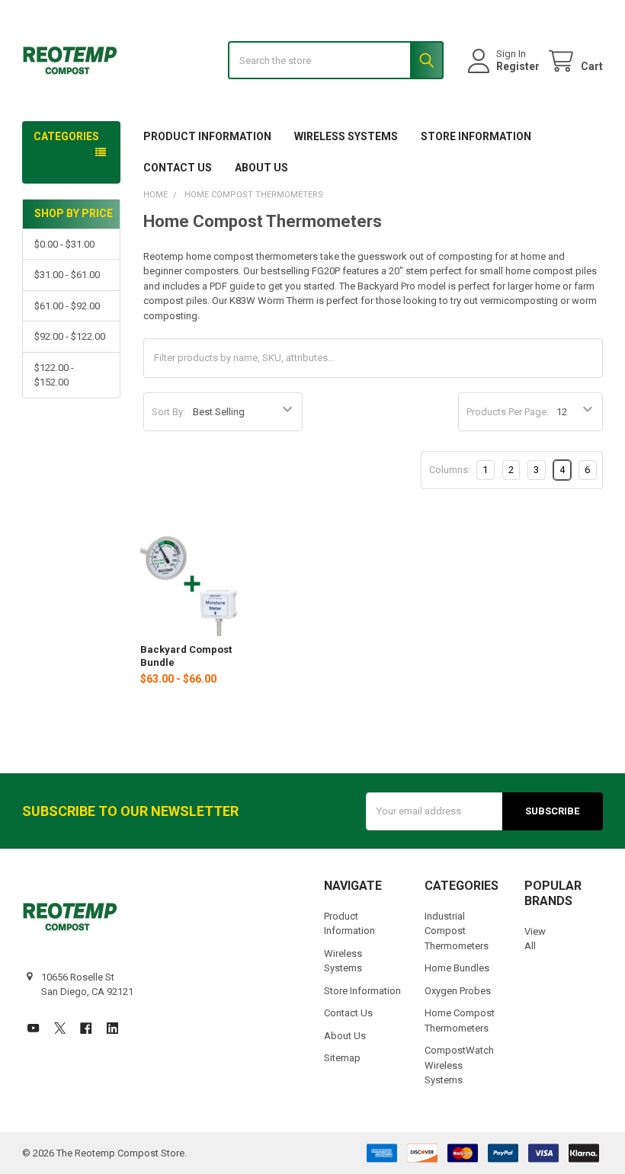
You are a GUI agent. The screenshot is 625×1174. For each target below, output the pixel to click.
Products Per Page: (507, 411)
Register (518, 66)
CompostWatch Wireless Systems (459, 1065)
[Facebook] (86, 1028)
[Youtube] (33, 1028)
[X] (60, 1028)
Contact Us (177, 168)
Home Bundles (457, 968)
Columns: (449, 469)
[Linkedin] (112, 1028)
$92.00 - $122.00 (69, 336)
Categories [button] (66, 136)
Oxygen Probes (458, 990)
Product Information (207, 136)
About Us (261, 168)
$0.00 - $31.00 (64, 244)
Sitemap (342, 1058)
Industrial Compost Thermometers (457, 931)
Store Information (476, 136)
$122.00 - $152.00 (54, 375)
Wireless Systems (346, 136)
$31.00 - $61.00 (67, 274)
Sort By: (168, 411)
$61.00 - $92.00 (67, 306)
